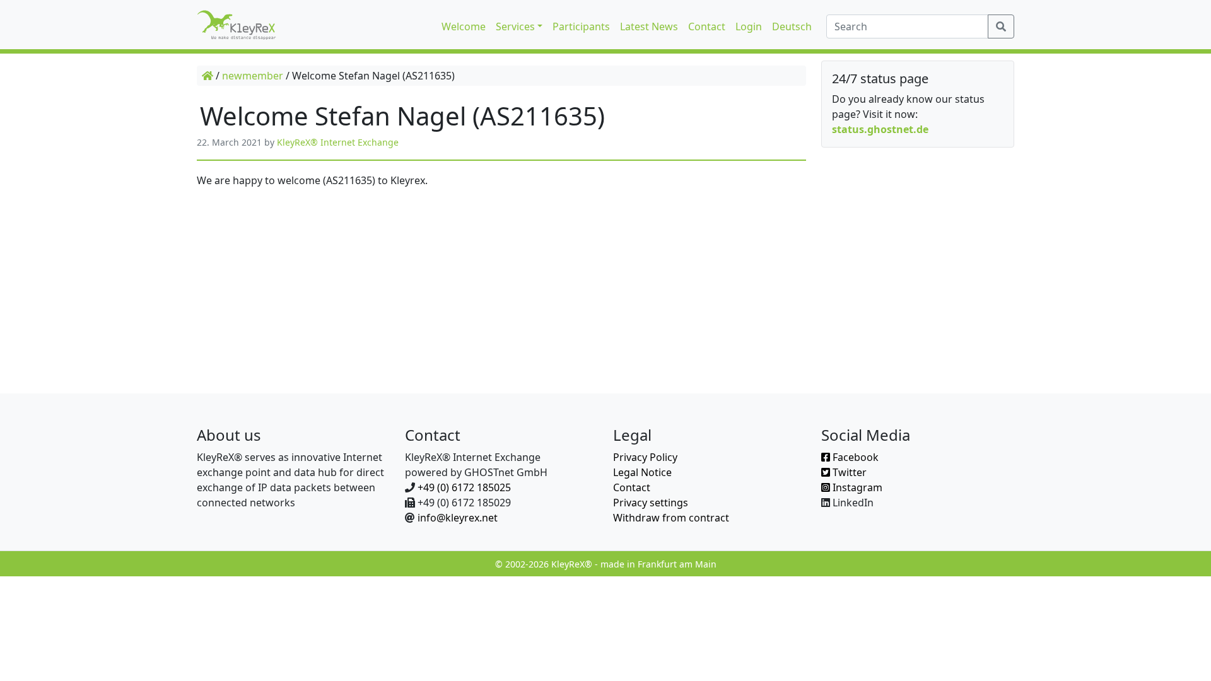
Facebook (854, 457)
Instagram (856, 487)
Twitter (848, 472)
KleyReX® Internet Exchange (338, 142)
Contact (631, 487)
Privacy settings (650, 502)
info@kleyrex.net (458, 518)
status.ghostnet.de (880, 129)
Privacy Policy (645, 457)
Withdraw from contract (671, 518)
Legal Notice (642, 472)
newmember (252, 76)
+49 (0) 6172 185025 (464, 487)
